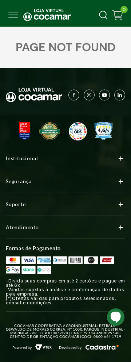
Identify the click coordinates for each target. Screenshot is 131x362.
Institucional (22, 158)
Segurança (19, 181)
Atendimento (22, 227)
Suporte (16, 204)
